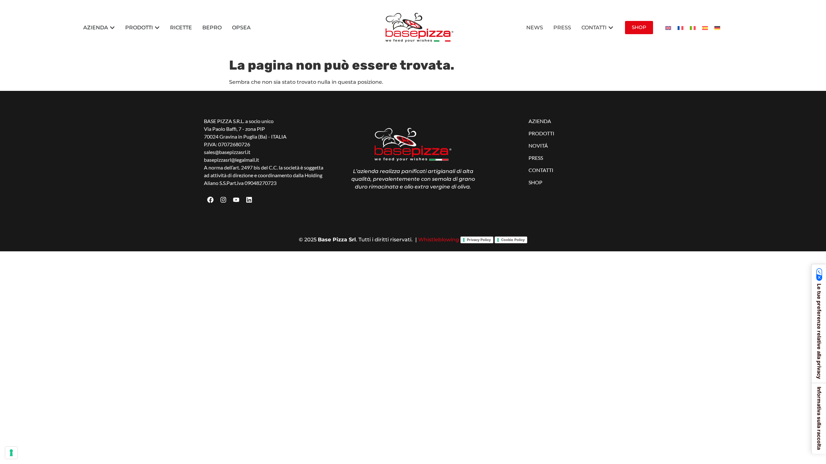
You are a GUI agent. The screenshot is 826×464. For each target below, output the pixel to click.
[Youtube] (236, 199)
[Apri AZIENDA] (112, 28)
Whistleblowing (438, 240)
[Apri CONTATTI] (610, 28)
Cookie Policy (513, 239)
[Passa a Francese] (680, 27)
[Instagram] (223, 199)
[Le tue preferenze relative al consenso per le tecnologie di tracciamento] (11, 453)
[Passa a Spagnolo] (705, 27)
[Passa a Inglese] (668, 27)
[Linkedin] (249, 199)
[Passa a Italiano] (693, 27)
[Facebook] (210, 199)
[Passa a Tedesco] (717, 27)
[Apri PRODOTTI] (157, 28)
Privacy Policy (479, 239)
